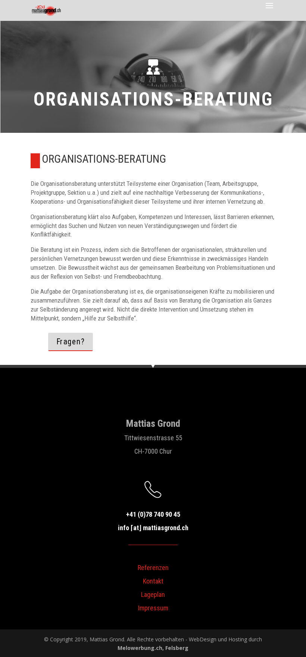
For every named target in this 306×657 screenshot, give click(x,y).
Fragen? (70, 341)
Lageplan (153, 594)
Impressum (153, 608)
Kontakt (153, 581)
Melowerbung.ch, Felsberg (153, 647)
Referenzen (153, 568)
